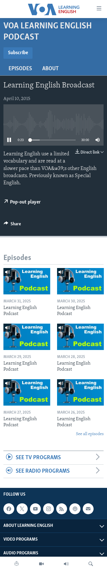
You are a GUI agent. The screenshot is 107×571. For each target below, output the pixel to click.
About (50, 69)
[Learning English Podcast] (26, 281)
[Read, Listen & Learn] (16, 564)
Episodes (20, 69)
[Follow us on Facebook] (8, 508)
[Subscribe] (88, 508)
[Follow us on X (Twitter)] (22, 508)
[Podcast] (74, 508)
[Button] (12, 225)
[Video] (41, 564)
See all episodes (90, 434)
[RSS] (61, 508)
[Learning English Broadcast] (66, 564)
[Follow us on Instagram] (48, 508)
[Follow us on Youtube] (35, 508)
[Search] (90, 564)
